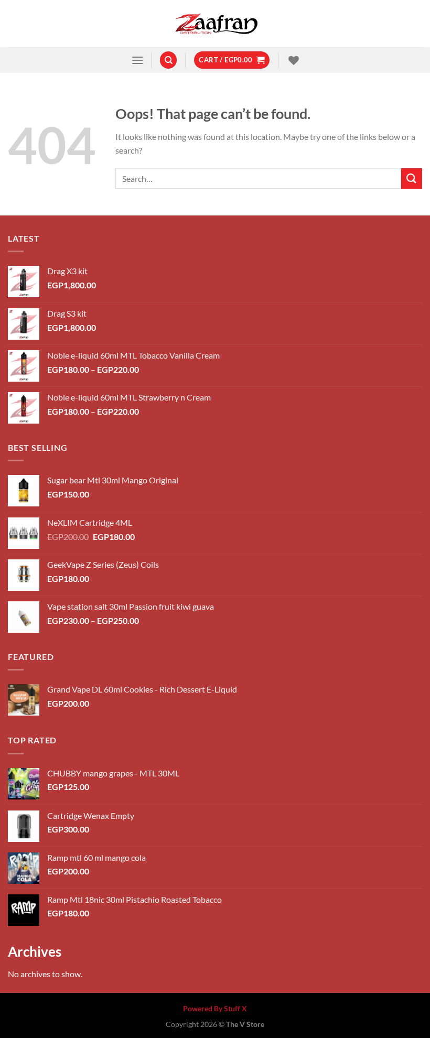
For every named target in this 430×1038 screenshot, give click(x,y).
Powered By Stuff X (215, 1008)
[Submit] (411, 178)
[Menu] (137, 60)
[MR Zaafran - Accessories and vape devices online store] (215, 24)
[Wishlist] (292, 60)
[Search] (168, 60)
